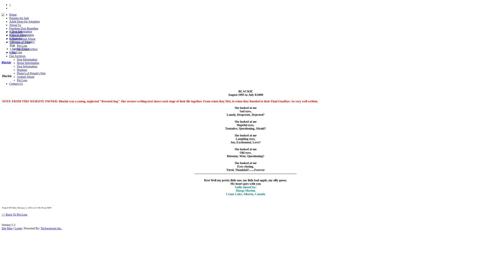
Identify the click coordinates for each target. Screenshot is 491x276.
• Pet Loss (16, 52)
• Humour (16, 38)
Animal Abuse (25, 76)
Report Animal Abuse (22, 38)
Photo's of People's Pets (31, 73)
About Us (15, 25)
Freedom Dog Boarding (23, 28)
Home (13, 14)
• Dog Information (21, 31)
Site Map (7, 228)
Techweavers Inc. (51, 228)
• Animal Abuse (19, 48)
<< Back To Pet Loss (14, 214)
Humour (22, 69)
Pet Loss (22, 45)
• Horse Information (22, 35)
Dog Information (27, 59)
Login (18, 228)
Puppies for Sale (19, 18)
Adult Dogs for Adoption (24, 21)
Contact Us (16, 83)
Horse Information (28, 63)
